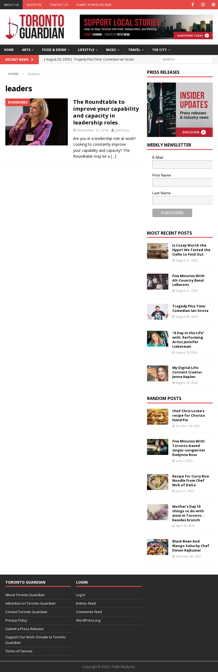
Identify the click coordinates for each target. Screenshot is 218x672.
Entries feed (86, 603)
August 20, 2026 (187, 316)
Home (9, 50)
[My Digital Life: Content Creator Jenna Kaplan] (157, 373)
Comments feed (89, 611)
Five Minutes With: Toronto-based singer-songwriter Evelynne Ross (189, 448)
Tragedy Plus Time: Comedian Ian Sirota (190, 308)
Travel (134, 50)
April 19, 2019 (185, 526)
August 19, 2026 (187, 352)
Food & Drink (54, 50)
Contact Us (59, 5)
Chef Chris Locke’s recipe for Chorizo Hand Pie (188, 415)
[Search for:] (186, 59)
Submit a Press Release (93, 5)
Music (111, 50)
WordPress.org (88, 620)
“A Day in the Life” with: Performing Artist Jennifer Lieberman (188, 339)
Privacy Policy (16, 620)
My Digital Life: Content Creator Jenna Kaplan (187, 372)
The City (159, 50)
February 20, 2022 (188, 556)
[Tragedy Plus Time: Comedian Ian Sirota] (157, 312)
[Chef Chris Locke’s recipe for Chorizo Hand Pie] (157, 417)
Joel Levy (122, 130)
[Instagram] (203, 4)
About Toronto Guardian (25, 594)
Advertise (34, 5)
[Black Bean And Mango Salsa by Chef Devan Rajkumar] (157, 547)
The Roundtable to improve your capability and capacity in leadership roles (106, 112)
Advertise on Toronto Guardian (30, 603)
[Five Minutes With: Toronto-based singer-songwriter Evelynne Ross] (157, 447)
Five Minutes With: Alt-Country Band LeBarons (189, 280)
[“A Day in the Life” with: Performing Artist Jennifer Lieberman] (157, 339)
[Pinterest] (213, 4)
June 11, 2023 (185, 491)
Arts (26, 50)
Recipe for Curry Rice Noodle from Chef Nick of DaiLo (190, 481)
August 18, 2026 (187, 383)
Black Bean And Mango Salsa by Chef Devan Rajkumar (190, 546)
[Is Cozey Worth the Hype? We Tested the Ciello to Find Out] (157, 251)
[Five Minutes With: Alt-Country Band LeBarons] (157, 282)
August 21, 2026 (187, 260)
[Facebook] (192, 4)
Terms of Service (18, 651)
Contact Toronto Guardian (26, 611)
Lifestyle (86, 50)
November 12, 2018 (92, 130)
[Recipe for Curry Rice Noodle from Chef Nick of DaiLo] (157, 482)
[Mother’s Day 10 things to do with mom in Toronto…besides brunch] (157, 512)
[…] (113, 156)
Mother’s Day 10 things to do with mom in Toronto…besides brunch (188, 513)
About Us (11, 5)
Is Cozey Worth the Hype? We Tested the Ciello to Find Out (191, 250)
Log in (80, 594)
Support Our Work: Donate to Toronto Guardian (35, 640)
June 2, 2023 (184, 461)
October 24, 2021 (188, 426)
